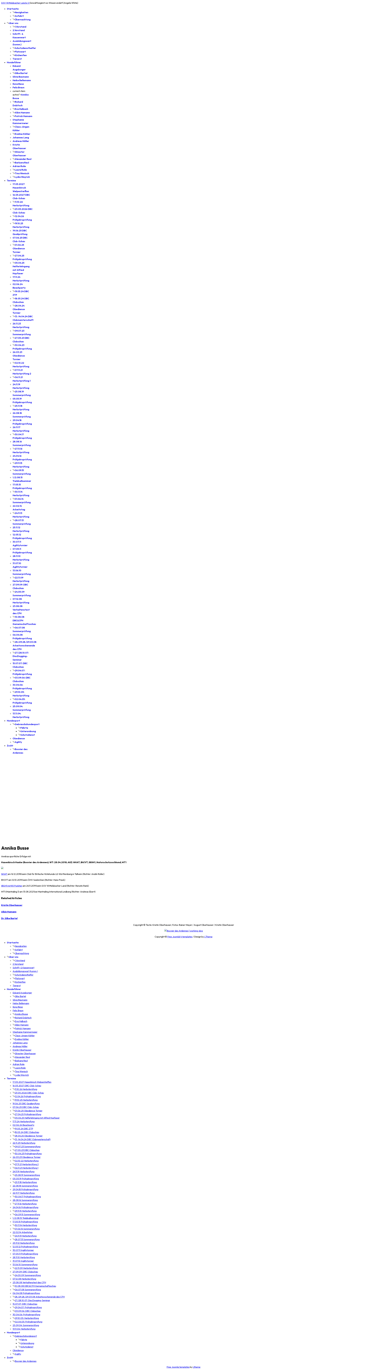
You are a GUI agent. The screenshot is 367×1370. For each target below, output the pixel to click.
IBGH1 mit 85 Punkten (11, 885)
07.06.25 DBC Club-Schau (26, 1107)
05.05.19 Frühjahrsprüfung (26, 1178)
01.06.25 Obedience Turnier (19, 248)
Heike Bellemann (22, 80)
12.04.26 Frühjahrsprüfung (28, 1096)
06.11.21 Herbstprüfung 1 (26, 1167)
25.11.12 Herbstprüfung (24, 1243)
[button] (183, 834)
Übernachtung (23, 19)
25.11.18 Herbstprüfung (26, 1182)
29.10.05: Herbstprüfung (27, 1318)
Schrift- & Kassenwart (23, 967)
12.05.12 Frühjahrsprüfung (25, 1246)
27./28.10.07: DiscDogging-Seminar (21, 656)
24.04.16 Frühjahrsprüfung (25, 1207)
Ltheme (196, 1367)
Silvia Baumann (21, 76)
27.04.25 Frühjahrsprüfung (28, 1114)
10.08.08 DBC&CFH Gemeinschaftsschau (35, 1286)
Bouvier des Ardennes (25, 1361)
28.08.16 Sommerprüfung (25, 1200)
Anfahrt (19, 15)
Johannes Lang (21, 137)
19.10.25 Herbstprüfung (26, 1099)
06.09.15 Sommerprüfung (27, 1214)
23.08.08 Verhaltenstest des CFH (21, 610)
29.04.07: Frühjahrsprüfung (28, 1307)
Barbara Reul (22, 162)
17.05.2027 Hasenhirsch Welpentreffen (21, 188)
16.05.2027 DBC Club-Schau (27, 1085)
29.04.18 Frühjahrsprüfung (25, 1189)
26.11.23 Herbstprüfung (24, 1142)
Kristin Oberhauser (11, 905)
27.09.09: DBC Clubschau (25, 1271)
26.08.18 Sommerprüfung (25, 1185)
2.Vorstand (19, 30)
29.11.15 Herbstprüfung (26, 1210)
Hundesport (13, 720)
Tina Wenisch (22, 173)
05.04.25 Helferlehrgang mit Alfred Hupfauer (37, 1117)
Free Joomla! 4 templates (179, 936)
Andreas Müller (21, 141)
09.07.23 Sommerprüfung (27, 1146)
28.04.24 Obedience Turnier (19, 309)
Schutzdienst (28, 734)
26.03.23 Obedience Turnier (19, 356)
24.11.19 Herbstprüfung (23, 1171)
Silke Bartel (21, 73)
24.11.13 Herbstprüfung (26, 1235)
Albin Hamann (22, 112)
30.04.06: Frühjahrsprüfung (26, 1314)
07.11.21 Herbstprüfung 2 (27, 1164)
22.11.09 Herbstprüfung (26, 1268)
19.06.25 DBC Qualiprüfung (26, 1103)
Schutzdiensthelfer (25, 48)
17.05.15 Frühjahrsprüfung (25, 1221)
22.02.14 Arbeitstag (22, 1232)
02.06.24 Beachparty (23, 1125)
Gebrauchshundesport (27, 724)
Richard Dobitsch (23, 1017)
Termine (11, 180)
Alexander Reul (23, 159)
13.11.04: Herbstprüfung (24, 1328)
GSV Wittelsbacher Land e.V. (15, 2)
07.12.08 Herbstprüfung (24, 1278)
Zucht (10, 745)
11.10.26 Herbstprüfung (26, 1089)
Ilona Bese (18, 83)
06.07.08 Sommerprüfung (28, 1289)
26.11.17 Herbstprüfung (24, 1193)
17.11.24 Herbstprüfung (24, 1121)
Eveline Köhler (22, 133)
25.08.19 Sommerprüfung (27, 1175)
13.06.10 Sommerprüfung (25, 1264)
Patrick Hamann (23, 116)
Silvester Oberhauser (25, 1053)
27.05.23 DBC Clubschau (27, 1150)
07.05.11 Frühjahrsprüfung (25, 1253)
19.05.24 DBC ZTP (24, 1128)
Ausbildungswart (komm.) (25, 971)
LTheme (208, 936)
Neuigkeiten (21, 12)
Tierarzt (17, 58)
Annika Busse (21, 1014)
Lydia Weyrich (22, 176)
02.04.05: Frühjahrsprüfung (28, 1321)
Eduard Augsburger (22, 992)
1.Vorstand (20, 26)
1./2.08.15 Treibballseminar (26, 1218)
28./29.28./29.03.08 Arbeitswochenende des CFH (24, 645)
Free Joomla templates (178, 1367)
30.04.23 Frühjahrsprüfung (28, 1153)
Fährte (24, 727)
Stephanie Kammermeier (25, 1032)
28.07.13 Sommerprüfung (27, 1239)
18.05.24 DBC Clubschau (27, 1132)
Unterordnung (28, 731)
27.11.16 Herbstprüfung (26, 1203)
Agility (18, 742)
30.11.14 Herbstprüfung (26, 1225)
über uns (13, 23)
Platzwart (20, 51)
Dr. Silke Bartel (9, 918)
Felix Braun (18, 87)
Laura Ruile (21, 169)
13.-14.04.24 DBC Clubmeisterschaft (32, 1139)
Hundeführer (14, 62)
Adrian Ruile (19, 166)
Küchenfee (21, 55)
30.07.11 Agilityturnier (23, 1250)
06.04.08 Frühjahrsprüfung (26, 1293)
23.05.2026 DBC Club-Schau (29, 1092)
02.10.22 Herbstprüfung (27, 1160)
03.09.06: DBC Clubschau (28, 1311)
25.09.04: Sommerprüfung (26, 1325)
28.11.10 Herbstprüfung (24, 1257)
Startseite (13, 8)
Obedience (19, 738)
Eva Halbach (21, 109)
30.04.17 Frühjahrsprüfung (28, 1196)
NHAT (4, 874)
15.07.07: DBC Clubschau (25, 1303)
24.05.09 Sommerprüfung (28, 1275)
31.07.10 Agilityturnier (23, 1260)
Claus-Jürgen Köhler (25, 1035)
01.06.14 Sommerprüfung (27, 1228)
